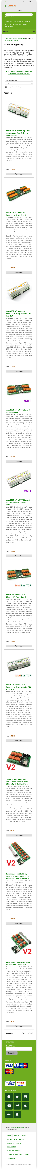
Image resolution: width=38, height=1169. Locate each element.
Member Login (12, 1139)
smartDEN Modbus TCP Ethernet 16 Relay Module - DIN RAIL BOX (18, 687)
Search (18, 1143)
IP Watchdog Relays (11, 40)
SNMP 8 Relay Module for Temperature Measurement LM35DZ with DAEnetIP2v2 (17, 781)
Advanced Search (9, 16)
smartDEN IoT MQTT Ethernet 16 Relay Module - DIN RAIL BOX (18, 502)
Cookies (26, 1154)
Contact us (9, 27)
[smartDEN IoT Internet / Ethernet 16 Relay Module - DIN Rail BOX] (19, 291)
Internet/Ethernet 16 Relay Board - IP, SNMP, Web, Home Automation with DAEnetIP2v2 (18, 876)
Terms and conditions (14, 1151)
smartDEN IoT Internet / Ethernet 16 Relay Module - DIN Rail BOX (18, 313)
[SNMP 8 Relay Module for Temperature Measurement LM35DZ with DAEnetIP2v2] (19, 759)
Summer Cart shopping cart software (18, 1164)
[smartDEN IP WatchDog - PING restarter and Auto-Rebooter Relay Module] (19, 110)
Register (21, 1139)
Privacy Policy (11, 1158)
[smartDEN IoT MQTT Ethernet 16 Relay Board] (19, 390)
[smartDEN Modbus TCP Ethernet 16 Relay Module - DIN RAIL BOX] (19, 664)
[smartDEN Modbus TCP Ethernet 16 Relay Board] (19, 574)
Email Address (10, 1046)
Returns (23, 1135)
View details (19, 174)
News (25, 24)
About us (8, 21)
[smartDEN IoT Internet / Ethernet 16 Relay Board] (19, 192)
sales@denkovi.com (17, 1127)
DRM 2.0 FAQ (11, 1147)
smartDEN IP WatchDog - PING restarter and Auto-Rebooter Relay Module (18, 133)
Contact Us (10, 1143)
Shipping (8, 24)
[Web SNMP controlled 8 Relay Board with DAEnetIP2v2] (19, 942)
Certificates (18, 21)
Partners (16, 1135)
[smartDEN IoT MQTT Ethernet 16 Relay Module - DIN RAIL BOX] (19, 480)
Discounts (17, 24)
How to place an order (14, 1154)
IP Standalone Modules (17, 38)
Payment (28, 21)
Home (6, 38)
